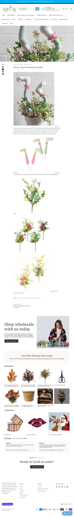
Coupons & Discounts (43, 488)
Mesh (14, 19)
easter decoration (36, 298)
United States (65, 504)
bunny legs (20, 298)
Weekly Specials (41, 15)
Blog (11, 23)
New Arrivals (11, 15)
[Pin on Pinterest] (3, 74)
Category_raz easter (27, 298)
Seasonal (28, 19)
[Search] (37, 9)
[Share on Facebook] (3, 67)
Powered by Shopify (6, 510)
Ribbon (20, 19)
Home (3, 15)
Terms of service (24, 495)
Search (21, 486)
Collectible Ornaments (41, 19)
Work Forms (5, 19)
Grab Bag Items (63, 19)
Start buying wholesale (11, 341)
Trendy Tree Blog (42, 491)
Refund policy (23, 497)
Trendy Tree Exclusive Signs (25, 15)
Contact (21, 491)
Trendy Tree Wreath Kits (56, 15)
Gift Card (54, 19)
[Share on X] (3, 69)
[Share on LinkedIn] (3, 71)
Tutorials (5, 23)
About (21, 493)
